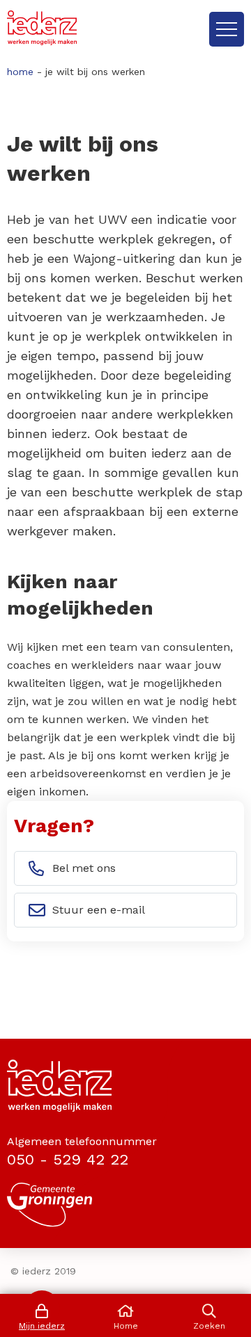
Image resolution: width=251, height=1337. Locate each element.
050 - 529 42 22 (67, 1159)
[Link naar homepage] (42, 27)
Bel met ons (84, 868)
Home (20, 71)
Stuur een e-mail (98, 909)
